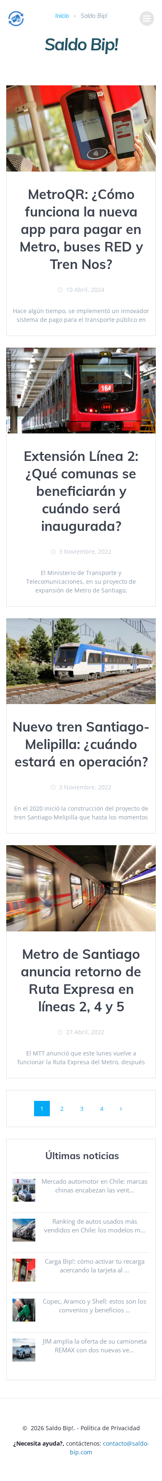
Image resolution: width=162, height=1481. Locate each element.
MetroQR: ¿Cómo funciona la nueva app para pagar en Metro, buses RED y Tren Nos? (81, 229)
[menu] (147, 18)
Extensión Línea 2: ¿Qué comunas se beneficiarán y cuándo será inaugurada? (81, 491)
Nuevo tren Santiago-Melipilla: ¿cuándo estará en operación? (81, 744)
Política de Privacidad (110, 1428)
